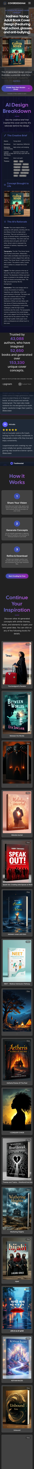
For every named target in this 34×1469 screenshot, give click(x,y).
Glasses (16, 173)
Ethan (15, 175)
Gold (21, 161)
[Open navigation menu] (29, 3)
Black (15, 161)
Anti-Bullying (24, 173)
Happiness (17, 167)
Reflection (17, 170)
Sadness (25, 164)
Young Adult (17, 164)
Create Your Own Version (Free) (15, 88)
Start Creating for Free (17, 576)
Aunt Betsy (23, 175)
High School (25, 170)
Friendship (25, 167)
